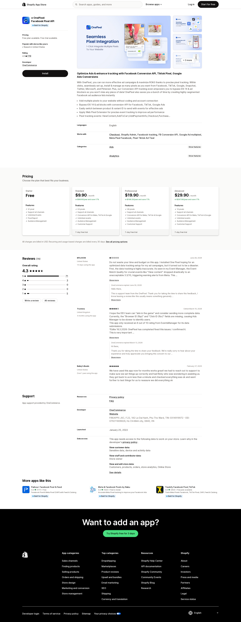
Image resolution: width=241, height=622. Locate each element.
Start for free (208, 4)
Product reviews (110, 571)
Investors (186, 571)
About (184, 560)
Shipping (106, 593)
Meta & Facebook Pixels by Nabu (114, 487)
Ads (111, 147)
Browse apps (153, 4)
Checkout (114, 134)
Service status (188, 599)
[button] (53, 492)
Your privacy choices (105, 613)
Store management (72, 593)
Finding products (71, 566)
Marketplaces (109, 566)
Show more (114, 280)
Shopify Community (151, 571)
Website (113, 414)
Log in (191, 4)
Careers (185, 566)
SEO (104, 588)
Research (146, 588)
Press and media (189, 577)
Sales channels (70, 560)
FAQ (111, 401)
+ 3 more (187, 60)
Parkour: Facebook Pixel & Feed (46, 487)
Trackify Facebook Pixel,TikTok (180, 487)
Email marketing (110, 582)
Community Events (151, 577)
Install (45, 73)
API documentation (151, 566)
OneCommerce (29, 65)
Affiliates (185, 588)
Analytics (114, 156)
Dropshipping (109, 560)
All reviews (50, 300)
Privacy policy (116, 397)
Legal (184, 593)
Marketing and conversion (75, 588)
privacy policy (130, 442)
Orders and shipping (72, 577)
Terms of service (51, 613)
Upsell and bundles (111, 577)
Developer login (30, 613)
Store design (68, 582)
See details (115, 472)
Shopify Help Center (152, 560)
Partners (185, 582)
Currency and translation (114, 599)
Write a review (32, 300)
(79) (29, 56)
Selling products (70, 571)
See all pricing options (116, 241)
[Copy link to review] (87, 258)
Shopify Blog (148, 582)
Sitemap (86, 613)
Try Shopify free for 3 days (120, 533)
